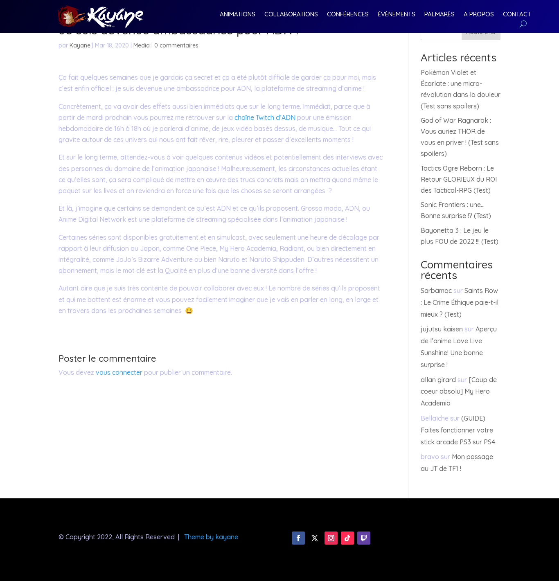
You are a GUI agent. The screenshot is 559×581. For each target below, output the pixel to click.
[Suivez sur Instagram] (331, 538)
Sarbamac (436, 290)
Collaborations (291, 14)
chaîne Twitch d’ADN (265, 117)
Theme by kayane (211, 537)
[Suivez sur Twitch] (363, 538)
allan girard (438, 380)
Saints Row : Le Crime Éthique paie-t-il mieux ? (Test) (459, 302)
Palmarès (439, 14)
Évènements (396, 14)
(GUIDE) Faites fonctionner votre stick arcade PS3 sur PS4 (458, 430)
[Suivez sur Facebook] (298, 538)
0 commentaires (176, 45)
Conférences (348, 14)
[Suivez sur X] (314, 538)
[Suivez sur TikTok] (347, 538)
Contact (517, 14)
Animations (237, 14)
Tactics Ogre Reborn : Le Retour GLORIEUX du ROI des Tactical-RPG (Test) (459, 179)
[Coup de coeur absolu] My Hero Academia (459, 392)
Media (141, 45)
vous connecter (119, 372)
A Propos (479, 14)
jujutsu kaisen (442, 329)
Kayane (80, 45)
